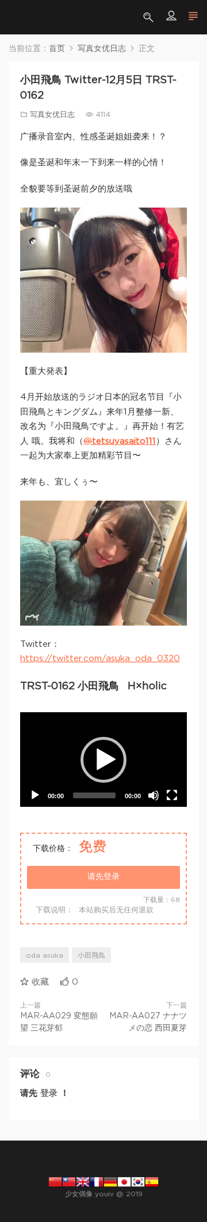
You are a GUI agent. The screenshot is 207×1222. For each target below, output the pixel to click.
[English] (83, 1181)
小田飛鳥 (91, 955)
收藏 (39, 982)
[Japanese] (124, 1181)
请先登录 (103, 877)
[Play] (35, 795)
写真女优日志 (52, 115)
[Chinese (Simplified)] (55, 1181)
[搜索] (150, 17)
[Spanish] (152, 1181)
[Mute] (153, 795)
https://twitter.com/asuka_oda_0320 (100, 658)
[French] (96, 1181)
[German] (110, 1181)
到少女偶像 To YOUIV (26, 17)
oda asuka (44, 955)
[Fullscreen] (172, 795)
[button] (103, 760)
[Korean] (138, 1181)
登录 (48, 1093)
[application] (103, 759)
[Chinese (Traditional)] (69, 1181)
